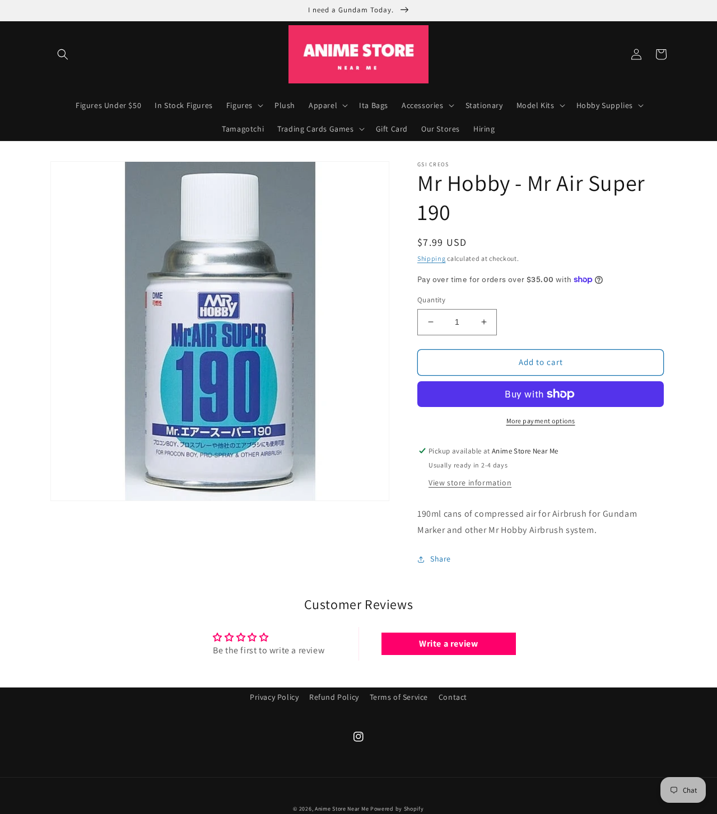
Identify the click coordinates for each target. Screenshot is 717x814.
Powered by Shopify (397, 808)
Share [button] (440, 559)
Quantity (431, 300)
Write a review (448, 643)
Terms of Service (399, 697)
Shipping (431, 258)
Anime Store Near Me (342, 808)
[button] (62, 54)
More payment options (540, 421)
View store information (470, 483)
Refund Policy (334, 697)
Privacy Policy (274, 697)
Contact (453, 697)
